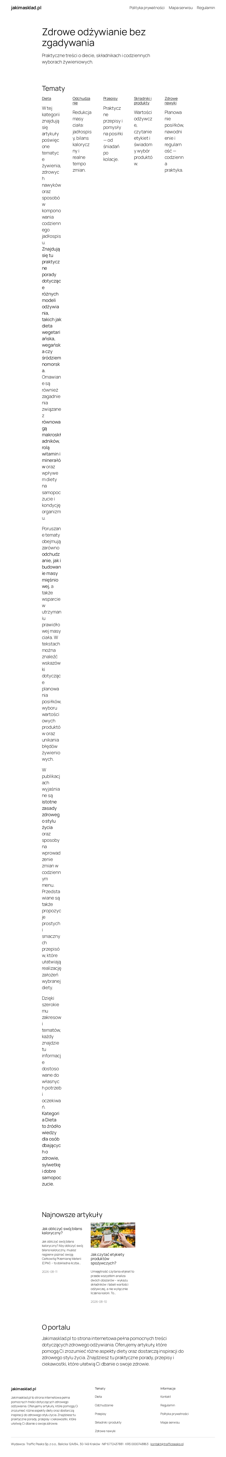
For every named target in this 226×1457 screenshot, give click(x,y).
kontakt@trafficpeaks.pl (167, 1444)
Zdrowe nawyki (171, 100)
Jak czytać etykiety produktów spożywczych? (107, 1258)
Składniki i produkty (143, 100)
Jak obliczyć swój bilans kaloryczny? (62, 1231)
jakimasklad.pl (26, 7)
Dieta (46, 98)
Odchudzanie (81, 100)
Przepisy (110, 98)
